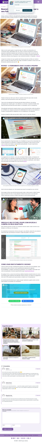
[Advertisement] (21, 315)
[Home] (1, 6)
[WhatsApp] (26, 438)
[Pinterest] (22, 438)
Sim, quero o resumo (27, 10)
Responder (38, 368)
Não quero (18, 10)
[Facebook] (12, 438)
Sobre (22, 435)
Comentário (4, 411)
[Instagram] (14, 438)
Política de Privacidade (15, 435)
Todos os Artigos (7, 435)
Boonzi (38, 56)
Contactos (26, 435)
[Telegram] (20, 438)
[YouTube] (18, 438)
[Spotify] (28, 438)
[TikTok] (30, 438)
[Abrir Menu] (38, 2)
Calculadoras (35, 435)
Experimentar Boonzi (29, 271)
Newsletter (30, 435)
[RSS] (24, 438)
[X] (16, 438)
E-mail (13, 425)
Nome (4, 425)
